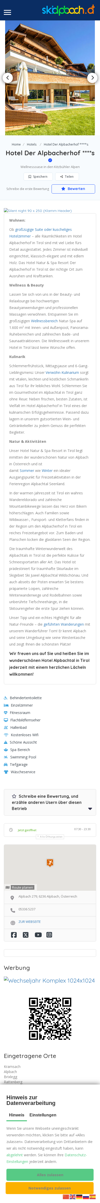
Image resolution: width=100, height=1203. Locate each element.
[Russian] (86, 1196)
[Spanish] (92, 1196)
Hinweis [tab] (16, 1115)
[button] (50, 1175)
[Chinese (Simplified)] (66, 1196)
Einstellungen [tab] (42, 1115)
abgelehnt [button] (14, 1154)
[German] (79, 1196)
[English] (72, 1196)
